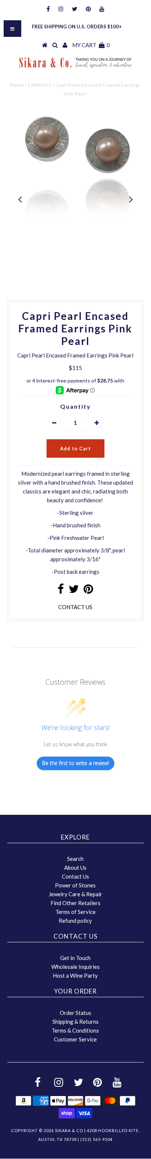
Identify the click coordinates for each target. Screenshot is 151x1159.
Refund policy (75, 920)
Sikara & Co (69, 1130)
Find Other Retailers (75, 903)
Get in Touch (75, 957)
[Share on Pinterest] (88, 590)
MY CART (91, 45)
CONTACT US (75, 607)
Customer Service (75, 1039)
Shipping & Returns (75, 1021)
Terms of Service (75, 911)
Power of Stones (75, 885)
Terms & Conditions (75, 1030)
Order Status (75, 1012)
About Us (75, 867)
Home (17, 85)
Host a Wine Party (75, 975)
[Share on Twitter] (74, 590)
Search (75, 858)
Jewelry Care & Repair (75, 894)
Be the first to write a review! (75, 763)
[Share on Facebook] (61, 590)
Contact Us (75, 876)
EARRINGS (39, 85)
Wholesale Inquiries (75, 966)
